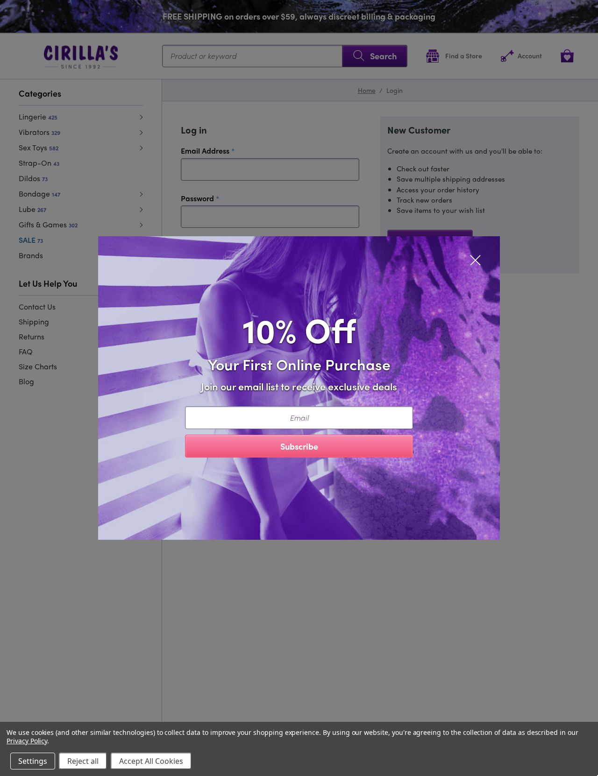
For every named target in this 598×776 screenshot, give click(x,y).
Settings (32, 761)
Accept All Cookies (151, 761)
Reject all (83, 761)
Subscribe (299, 446)
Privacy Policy (27, 740)
